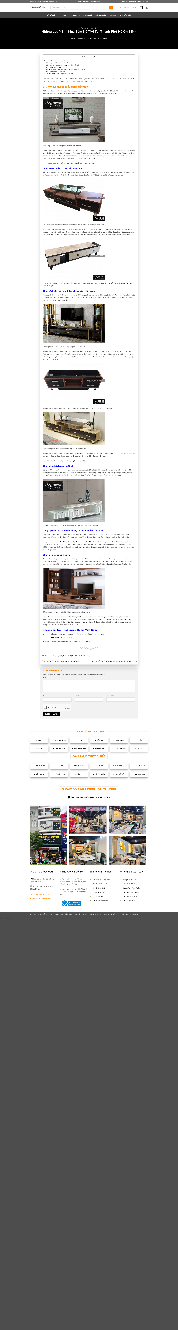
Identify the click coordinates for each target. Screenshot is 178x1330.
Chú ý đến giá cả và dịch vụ (55, 71)
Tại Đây (87, 641)
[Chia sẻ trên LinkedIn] (96, 648)
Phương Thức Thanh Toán (131, 888)
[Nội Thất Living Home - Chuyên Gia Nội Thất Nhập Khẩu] (38, 8)
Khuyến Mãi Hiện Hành (100, 901)
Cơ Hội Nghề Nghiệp (99, 888)
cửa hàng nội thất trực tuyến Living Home (82, 163)
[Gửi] (111, 7)
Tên (44, 696)
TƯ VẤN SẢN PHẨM (125, 15)
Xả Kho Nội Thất (98, 896)
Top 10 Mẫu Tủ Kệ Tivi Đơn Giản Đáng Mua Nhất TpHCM (113, 661)
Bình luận (47, 678)
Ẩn (95, 57)
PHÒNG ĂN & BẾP (76, 15)
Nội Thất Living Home (98, 38)
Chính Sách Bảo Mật (129, 901)
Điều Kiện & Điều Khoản (130, 884)
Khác (81, 28)
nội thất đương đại (122, 622)
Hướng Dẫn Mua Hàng (129, 880)
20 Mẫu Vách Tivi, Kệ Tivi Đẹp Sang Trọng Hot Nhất (66, 461)
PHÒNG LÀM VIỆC (100, 15)
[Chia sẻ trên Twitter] (85, 648)
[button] (141, 8)
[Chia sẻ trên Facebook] (81, 648)
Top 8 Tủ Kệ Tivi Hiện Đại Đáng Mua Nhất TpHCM (62, 661)
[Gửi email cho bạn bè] (89, 648)
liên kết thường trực (86, 656)
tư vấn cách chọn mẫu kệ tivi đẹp (66, 622)
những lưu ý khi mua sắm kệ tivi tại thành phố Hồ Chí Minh (67, 617)
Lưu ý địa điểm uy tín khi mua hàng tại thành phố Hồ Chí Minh (65, 69)
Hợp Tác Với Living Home (101, 884)
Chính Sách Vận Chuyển (130, 892)
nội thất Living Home (103, 542)
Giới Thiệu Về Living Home (101, 880)
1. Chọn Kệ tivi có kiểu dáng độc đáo (56, 61)
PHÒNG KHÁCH (62, 15)
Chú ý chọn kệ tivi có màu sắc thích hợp (58, 63)
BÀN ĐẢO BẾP (51, 15)
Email (77, 696)
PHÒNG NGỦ (88, 15)
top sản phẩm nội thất (91, 622)
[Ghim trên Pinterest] (92, 648)
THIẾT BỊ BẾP (113, 15)
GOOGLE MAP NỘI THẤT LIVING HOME (90, 797)
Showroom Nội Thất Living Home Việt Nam (59, 74)
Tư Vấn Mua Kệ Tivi (91, 28)
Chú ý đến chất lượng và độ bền (56, 67)
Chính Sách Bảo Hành (129, 896)
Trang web (110, 696)
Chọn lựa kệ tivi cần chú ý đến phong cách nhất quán (62, 65)
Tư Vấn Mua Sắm (98, 892)
